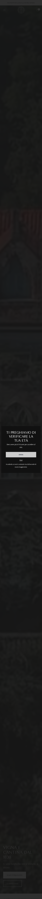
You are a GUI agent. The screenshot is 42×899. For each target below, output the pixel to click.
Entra (21, 455)
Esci (21, 460)
